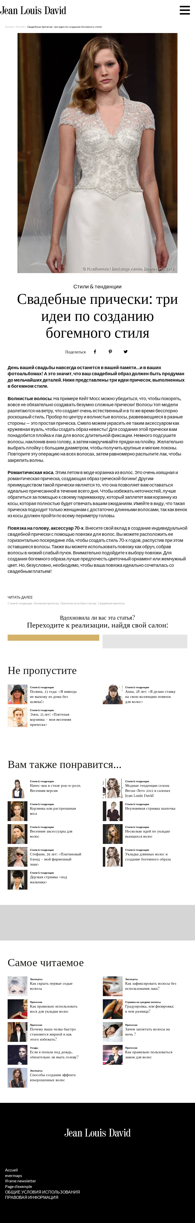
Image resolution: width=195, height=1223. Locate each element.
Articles (20, 26)
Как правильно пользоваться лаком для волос (148, 1054)
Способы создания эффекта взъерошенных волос (53, 1077)
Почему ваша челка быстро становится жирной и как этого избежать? (53, 1034)
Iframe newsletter (20, 1180)
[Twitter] (125, 351)
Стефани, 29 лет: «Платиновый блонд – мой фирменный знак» (55, 859)
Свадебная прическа (111, 603)
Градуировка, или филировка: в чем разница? (149, 1009)
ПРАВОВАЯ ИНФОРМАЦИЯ (31, 1197)
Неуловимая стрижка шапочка (150, 808)
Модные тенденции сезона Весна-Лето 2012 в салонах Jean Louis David (147, 790)
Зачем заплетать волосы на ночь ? (147, 1032)
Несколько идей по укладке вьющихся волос (147, 834)
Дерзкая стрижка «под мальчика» (48, 879)
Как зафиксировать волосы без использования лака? (150, 986)
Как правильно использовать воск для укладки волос (53, 1009)
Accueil (9, 26)
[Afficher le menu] (185, 10)
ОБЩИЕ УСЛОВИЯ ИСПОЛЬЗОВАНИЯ (42, 1191)
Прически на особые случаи (78, 603)
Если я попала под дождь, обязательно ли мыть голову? (54, 1054)
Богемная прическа (46, 603)
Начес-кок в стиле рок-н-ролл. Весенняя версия (55, 788)
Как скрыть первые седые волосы (51, 986)
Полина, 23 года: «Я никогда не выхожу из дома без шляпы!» (53, 696)
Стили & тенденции (20, 603)
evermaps (13, 1175)
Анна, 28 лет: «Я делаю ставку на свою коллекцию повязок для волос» (150, 696)
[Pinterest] (110, 351)
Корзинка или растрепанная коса (53, 811)
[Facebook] (95, 351)
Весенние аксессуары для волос (51, 834)
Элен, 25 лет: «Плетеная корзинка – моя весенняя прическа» (50, 719)
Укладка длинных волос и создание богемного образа (148, 856)
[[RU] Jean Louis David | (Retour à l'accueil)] (33, 10)
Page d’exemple (18, 1186)
